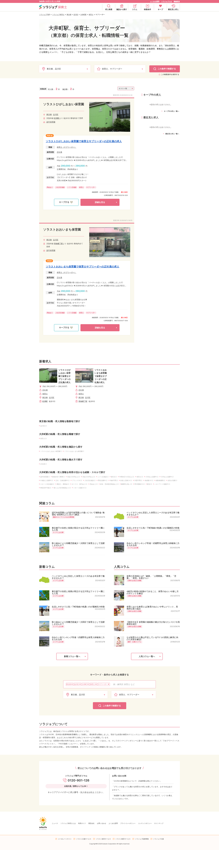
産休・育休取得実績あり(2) (109, 484)
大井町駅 (83, 14)
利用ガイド (82, 823)
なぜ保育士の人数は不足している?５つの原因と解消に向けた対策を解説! (152, 638)
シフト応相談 (71, 187)
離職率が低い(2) (126, 484)
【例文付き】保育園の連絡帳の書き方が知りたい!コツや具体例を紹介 (153, 623)
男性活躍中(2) (102, 480)
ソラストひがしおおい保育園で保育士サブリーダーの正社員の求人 (84, 141)
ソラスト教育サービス (123, 839)
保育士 (91, 14)
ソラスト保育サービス (103, 839)
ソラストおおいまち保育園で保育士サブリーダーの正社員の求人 (82, 266)
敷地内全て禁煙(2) (58, 477)
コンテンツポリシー (145, 823)
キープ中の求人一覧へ (171, 111)
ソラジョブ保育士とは (68, 823)
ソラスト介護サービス (83, 839)
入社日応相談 (60, 187)
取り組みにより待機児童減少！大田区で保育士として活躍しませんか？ (78, 544)
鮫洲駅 (56, 118)
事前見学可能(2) (45, 488)
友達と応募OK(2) (126, 480)
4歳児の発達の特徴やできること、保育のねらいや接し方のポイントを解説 (153, 592)
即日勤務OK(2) (140, 484)
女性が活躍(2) (172, 480)
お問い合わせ (101, 823)
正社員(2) (43, 464)
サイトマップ (158, 823)
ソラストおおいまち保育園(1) (74, 451)
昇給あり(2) (94, 484)
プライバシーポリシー (127, 823)
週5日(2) (114, 477)
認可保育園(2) (45, 477)
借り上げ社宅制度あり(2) (62, 488)
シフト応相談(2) (103, 477)
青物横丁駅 (58, 243)
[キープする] (66, 202)
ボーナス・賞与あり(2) (79, 484)
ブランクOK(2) (77, 480)
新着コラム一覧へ (72, 656)
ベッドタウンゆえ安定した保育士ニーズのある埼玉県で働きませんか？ (153, 513)
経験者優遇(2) (160, 480)
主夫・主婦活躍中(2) (63, 480)
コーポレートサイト (65, 839)
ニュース (55, 823)
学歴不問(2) (138, 480)
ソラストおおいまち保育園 (62, 229)
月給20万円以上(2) (88, 477)
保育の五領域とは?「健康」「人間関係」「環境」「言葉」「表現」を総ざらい (151, 577)
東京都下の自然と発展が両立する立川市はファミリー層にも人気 (78, 529)
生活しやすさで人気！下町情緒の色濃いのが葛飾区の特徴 (153, 528)
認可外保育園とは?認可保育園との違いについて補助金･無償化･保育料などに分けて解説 (78, 513)
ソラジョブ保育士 (58, 14)
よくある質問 (154, 1)
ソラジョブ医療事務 (142, 839)
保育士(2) (43, 438)
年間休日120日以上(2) (126, 477)
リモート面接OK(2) (79, 488)
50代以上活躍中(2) (167, 477)
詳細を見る (100, 202)
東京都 (69, 14)
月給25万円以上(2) (73, 477)
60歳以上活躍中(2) (46, 480)
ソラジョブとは (166, 1)
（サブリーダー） (69, 147)
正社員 (59, 152)
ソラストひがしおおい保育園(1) (51, 451)
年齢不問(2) (114, 480)
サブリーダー (90, 187)
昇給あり (50, 187)
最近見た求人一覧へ (172, 134)
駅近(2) (149, 484)
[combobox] (133, 684)
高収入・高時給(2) (63, 484)
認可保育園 (50, 122)
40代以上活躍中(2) (151, 477)
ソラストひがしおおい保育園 (63, 104)
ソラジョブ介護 (158, 839)
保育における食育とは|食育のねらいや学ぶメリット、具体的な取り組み (152, 607)
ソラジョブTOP (44, 14)
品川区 (76, 14)
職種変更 (177, 1)
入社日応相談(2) (90, 480)
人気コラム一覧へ (147, 656)
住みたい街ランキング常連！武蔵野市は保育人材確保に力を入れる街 (153, 544)
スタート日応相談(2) (47, 484)
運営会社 (91, 823)
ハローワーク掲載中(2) (162, 484)
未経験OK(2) (149, 480)
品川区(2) (43, 426)
